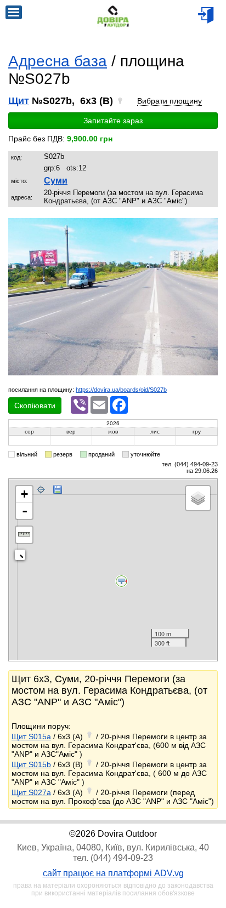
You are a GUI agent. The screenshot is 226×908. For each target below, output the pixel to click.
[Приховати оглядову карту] (22, 557)
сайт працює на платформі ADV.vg (113, 873)
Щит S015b (31, 764)
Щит (18, 100)
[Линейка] (24, 535)
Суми (55, 180)
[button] (208, 228)
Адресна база (57, 61)
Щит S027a (31, 792)
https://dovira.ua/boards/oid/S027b (121, 389)
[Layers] (198, 498)
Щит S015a (31, 736)
